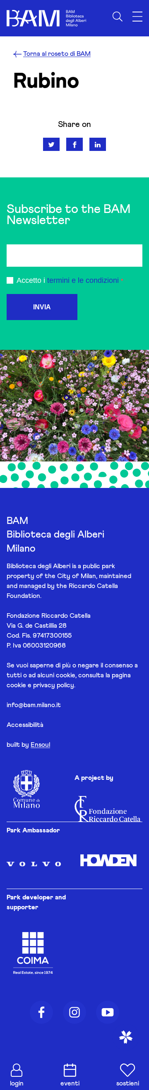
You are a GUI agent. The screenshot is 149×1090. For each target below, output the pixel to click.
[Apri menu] (137, 17)
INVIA (42, 307)
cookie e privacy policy (40, 685)
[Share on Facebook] (74, 144)
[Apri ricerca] (118, 17)
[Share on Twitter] (51, 144)
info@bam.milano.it (34, 705)
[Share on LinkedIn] (97, 144)
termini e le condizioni (83, 280)
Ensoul (40, 744)
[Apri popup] (126, 1037)
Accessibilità (25, 725)
